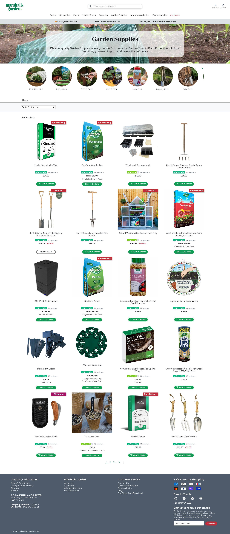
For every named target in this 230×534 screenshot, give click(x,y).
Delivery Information (128, 486)
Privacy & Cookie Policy (22, 486)
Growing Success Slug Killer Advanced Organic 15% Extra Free (184, 370)
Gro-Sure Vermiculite (92, 165)
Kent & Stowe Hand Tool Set (183, 437)
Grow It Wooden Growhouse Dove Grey (138, 233)
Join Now (211, 523)
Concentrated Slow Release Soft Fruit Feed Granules (138, 302)
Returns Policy (125, 488)
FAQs (120, 491)
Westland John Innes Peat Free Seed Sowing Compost (184, 234)
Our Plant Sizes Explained (130, 493)
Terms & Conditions (20, 483)
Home (25, 100)
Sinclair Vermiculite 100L (46, 165)
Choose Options (92, 184)
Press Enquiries (71, 491)
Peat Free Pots (92, 437)
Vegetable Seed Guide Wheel (184, 301)
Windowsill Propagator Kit (138, 165)
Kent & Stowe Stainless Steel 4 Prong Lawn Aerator (184, 166)
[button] (223, 6)
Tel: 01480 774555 (182, 503)
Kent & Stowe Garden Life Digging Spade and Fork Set (46, 234)
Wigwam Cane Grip (92, 365)
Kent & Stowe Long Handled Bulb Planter (92, 234)
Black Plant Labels (46, 369)
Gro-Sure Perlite (92, 301)
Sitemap (15, 488)
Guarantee (69, 486)
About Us (68, 483)
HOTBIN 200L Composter (46, 301)
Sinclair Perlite (138, 437)
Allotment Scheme (73, 488)
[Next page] (123, 462)
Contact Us (123, 483)
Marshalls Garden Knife (46, 437)
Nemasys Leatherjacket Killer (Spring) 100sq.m (138, 370)
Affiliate (14, 491)
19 (119, 462)
